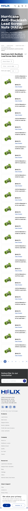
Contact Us (4, 490)
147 (25, 54)
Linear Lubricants (5, 430)
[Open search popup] (15, 6)
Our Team (3, 451)
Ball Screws (4, 419)
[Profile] (19, 6)
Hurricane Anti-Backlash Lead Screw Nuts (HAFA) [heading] (12, 55)
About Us (3, 440)
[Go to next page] (26, 361)
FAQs (2, 487)
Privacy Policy (4, 492)
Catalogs (3, 472)
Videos (2, 474)
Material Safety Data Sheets (8, 477)
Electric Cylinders (5, 425)
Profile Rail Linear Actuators (8, 428)
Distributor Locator (5, 443)
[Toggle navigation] (26, 6)
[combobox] (9, 66)
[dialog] (14, 501)
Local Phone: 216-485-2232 (8, 402)
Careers (3, 454)
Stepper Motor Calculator (7, 466)
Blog (2, 469)
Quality (3, 448)
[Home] (5, 6)
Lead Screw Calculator (6, 463)
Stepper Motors (5, 422)
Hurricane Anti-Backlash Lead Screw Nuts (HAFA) (12, 49)
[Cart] (22, 6)
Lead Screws (4, 417)
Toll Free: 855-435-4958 (8, 401)
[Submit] (24, 380)
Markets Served (5, 446)
